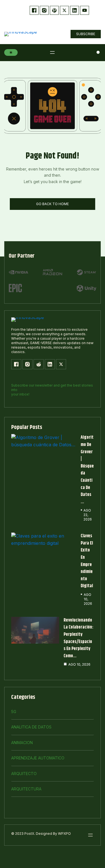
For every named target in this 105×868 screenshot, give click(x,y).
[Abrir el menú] (52, 52)
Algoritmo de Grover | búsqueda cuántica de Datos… (87, 469)
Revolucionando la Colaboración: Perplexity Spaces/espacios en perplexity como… (78, 638)
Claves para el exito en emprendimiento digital (87, 561)
